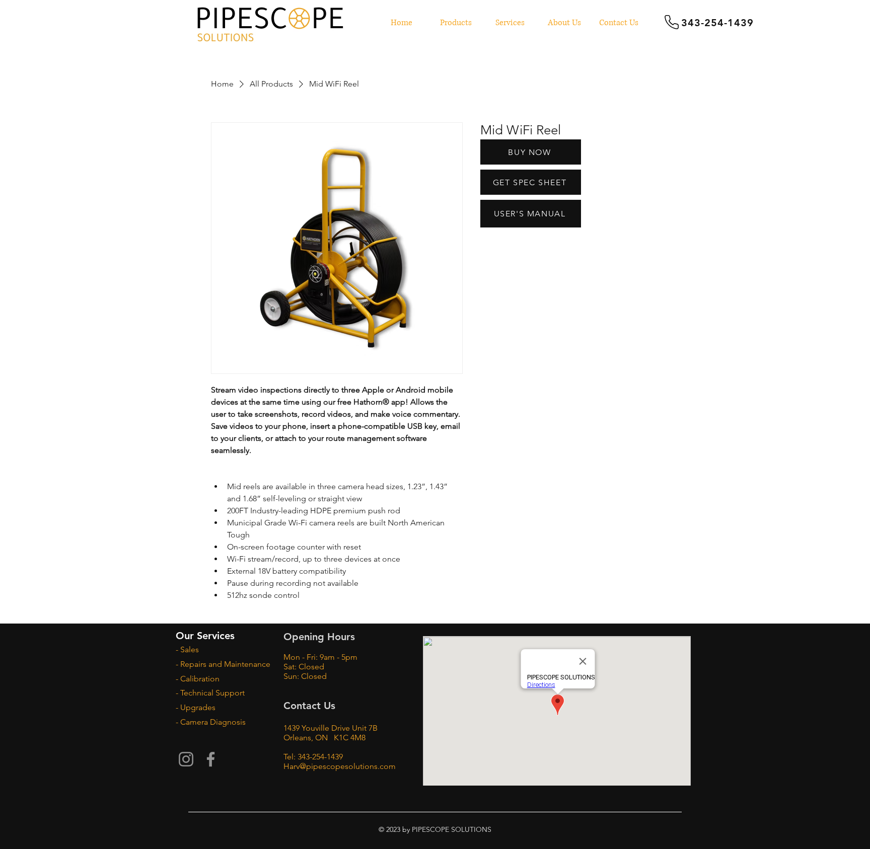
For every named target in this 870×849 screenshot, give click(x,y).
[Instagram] (186, 759)
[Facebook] (211, 759)
